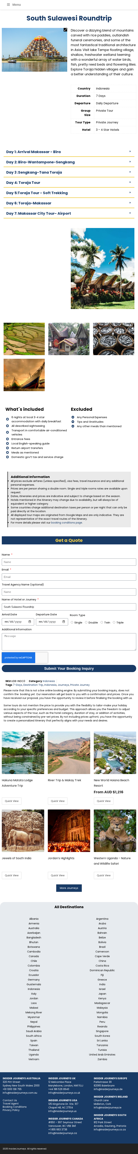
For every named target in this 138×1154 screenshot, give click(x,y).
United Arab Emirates (102, 1054)
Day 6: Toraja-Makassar (28, 203)
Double (93, 622)
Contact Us (10, 1100)
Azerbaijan (33, 933)
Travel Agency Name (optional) (23, 584)
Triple (120, 622)
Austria (102, 928)
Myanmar (34, 1017)
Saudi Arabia (34, 1031)
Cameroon (102, 951)
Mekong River (34, 1012)
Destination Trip (33, 685)
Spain (33, 1040)
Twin (107, 622)
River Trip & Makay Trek (64, 780)
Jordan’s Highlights (61, 858)
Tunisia (102, 1050)
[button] (65, 30)
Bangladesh (34, 937)
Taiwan (33, 1045)
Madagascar (102, 1003)
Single (78, 622)
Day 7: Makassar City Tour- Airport (38, 213)
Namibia (102, 1017)
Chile (34, 961)
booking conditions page (66, 522)
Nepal (33, 1022)
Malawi (34, 1008)
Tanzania (102, 1045)
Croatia (33, 970)
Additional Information (17, 629)
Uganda (34, 1054)
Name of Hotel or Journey (19, 599)
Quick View (12, 801)
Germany (34, 979)
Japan (102, 994)
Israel (102, 989)
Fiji (102, 975)
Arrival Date (9, 614)
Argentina (102, 919)
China (102, 961)
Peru (102, 1022)
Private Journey (80, 685)
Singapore (102, 1031)
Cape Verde (102, 956)
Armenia (34, 923)
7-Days (17, 685)
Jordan (33, 998)
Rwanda (102, 1026)
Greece (102, 979)
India (102, 984)
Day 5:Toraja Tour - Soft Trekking (37, 192)
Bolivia (102, 942)
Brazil (102, 947)
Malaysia (102, 1008)
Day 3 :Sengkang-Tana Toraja (34, 172)
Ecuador (34, 975)
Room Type (77, 615)
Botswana (34, 947)
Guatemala (34, 984)
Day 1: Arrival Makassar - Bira (33, 151)
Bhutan (33, 942)
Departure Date (46, 614)
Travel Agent (11, 1103)
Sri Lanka (102, 1040)
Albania (33, 919)
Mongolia (102, 1012)
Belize (102, 937)
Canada (34, 956)
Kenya (102, 998)
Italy (33, 994)
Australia (33, 928)
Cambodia (33, 951)
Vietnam (33, 1059)
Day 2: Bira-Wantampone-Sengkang (40, 162)
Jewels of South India (16, 858)
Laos (34, 1003)
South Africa (34, 1036)
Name (6, 554)
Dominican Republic (102, 970)
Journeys (63, 685)
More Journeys (69, 888)
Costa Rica (102, 965)
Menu (16, 4)
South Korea (102, 1036)
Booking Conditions (15, 1107)
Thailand (33, 1050)
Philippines (33, 1026)
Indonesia (49, 681)
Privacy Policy (11, 1110)
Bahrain (102, 933)
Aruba (102, 923)
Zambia (102, 1059)
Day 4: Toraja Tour (23, 182)
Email (5, 569)
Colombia (34, 965)
